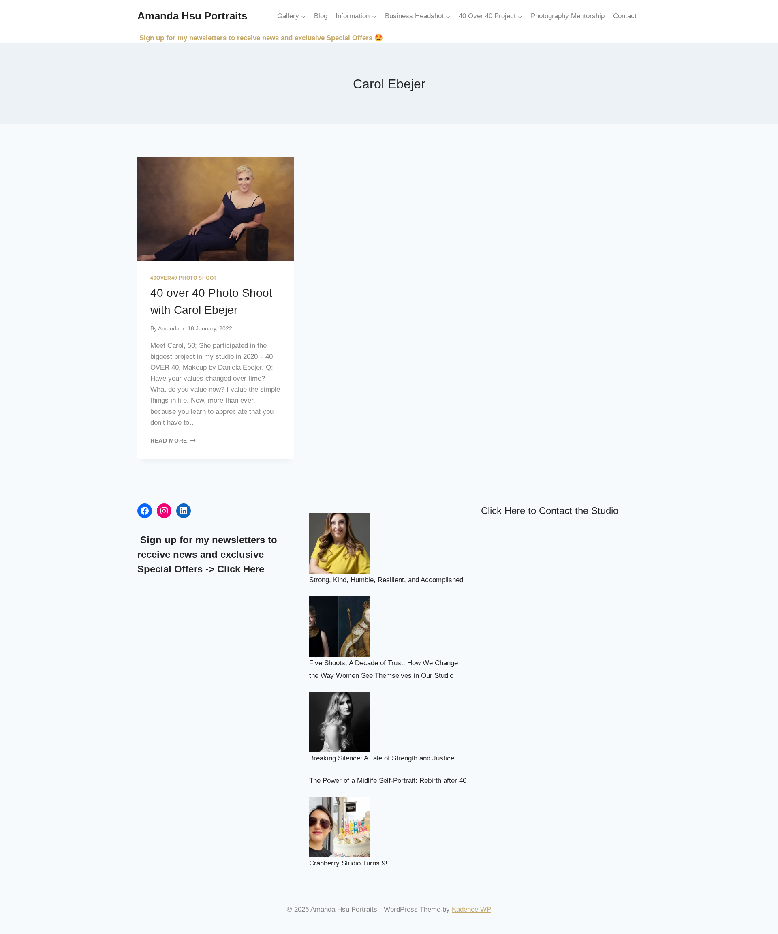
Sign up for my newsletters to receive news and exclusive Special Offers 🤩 (260, 38)
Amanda (169, 329)
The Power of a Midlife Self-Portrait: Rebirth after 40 (387, 780)
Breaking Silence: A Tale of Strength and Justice (381, 758)
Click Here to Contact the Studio (549, 510)
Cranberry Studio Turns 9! (348, 863)
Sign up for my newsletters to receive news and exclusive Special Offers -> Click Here (207, 554)
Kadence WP (471, 909)
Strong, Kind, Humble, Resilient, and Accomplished (386, 580)
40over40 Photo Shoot (183, 278)
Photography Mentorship (568, 16)
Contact (625, 16)
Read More (173, 441)
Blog (320, 16)
